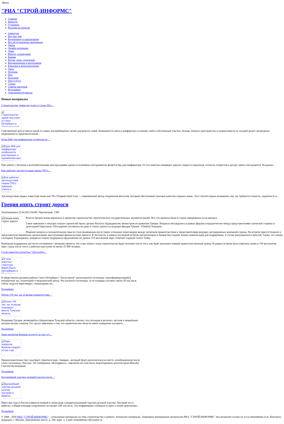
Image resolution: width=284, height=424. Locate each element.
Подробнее (7, 289)
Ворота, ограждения (19, 54)
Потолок (13, 72)
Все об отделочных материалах (25, 42)
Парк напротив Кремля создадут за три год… (26, 334)
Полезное (13, 77)
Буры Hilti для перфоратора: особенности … (26, 139)
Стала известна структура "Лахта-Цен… (24, 252)
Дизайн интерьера (18, 48)
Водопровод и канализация (23, 39)
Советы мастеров (17, 86)
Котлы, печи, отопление (21, 60)
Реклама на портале (19, 27)
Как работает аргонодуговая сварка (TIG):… (26, 170)
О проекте (13, 24)
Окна (11, 69)
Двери (11, 45)
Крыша (12, 57)
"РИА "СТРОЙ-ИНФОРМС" (36, 11)
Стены (11, 83)
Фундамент (14, 89)
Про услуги (14, 80)
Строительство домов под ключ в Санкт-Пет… (27, 105)
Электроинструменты (20, 92)
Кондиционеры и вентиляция (24, 63)
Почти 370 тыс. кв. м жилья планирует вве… (26, 294)
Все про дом (15, 36)
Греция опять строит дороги (34, 204)
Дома (11, 51)
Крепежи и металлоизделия (23, 66)
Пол (10, 74)
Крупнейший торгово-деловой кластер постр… (28, 377)
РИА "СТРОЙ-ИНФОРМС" (33, 416)
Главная (12, 18)
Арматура (13, 33)
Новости (13, 21)
